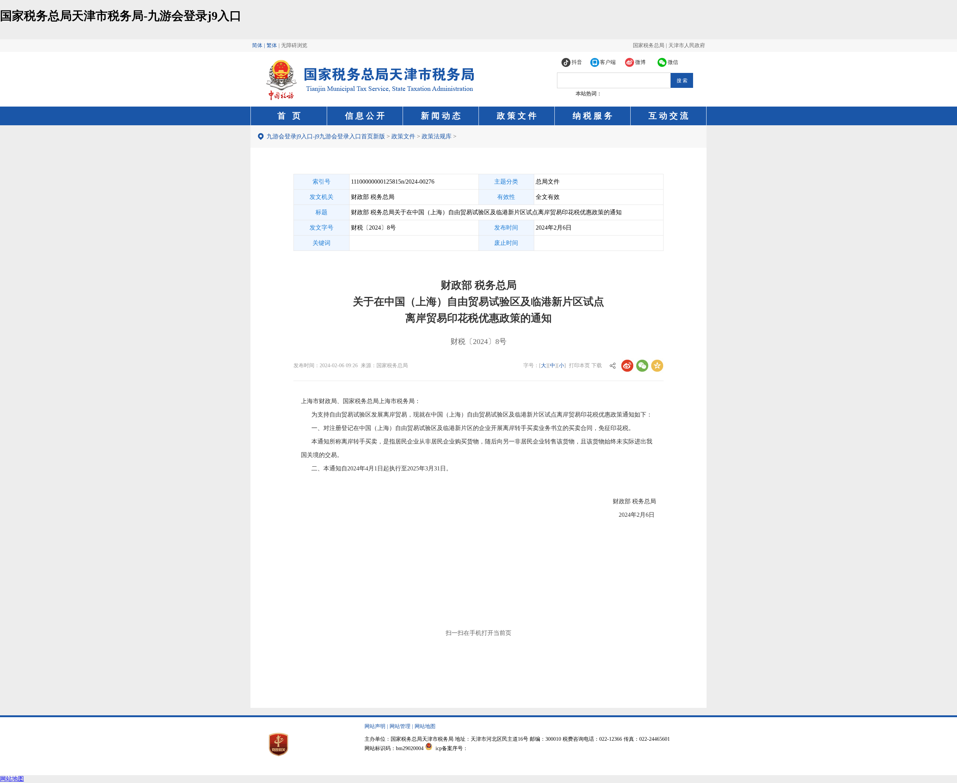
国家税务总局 (648, 45)
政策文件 (403, 136)
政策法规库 (437, 136)
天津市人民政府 (686, 45)
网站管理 (400, 726)
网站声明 (374, 726)
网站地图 (425, 726)
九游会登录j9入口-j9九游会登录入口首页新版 (326, 136)
